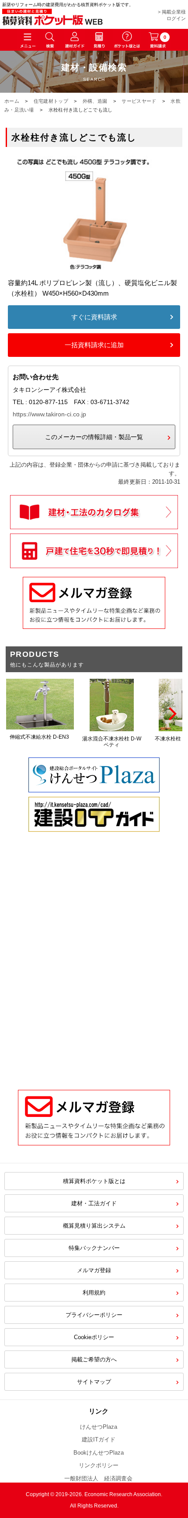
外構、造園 (95, 101)
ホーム (11, 101)
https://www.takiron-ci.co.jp (49, 414)
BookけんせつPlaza (98, 1452)
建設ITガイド (98, 1439)
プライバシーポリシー (94, 1315)
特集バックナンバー (94, 1248)
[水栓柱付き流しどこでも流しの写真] (94, 272)
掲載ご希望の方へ (94, 1359)
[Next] (171, 714)
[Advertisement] (94, 974)
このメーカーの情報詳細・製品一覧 (94, 436)
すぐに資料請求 (94, 317)
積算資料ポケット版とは (94, 1181)
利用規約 (94, 1292)
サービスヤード (139, 101)
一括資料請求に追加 (94, 345)
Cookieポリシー (94, 1337)
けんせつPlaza (98, 1427)
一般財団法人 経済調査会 (98, 1478)
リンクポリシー (98, 1465)
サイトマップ (94, 1381)
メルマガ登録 (94, 1270)
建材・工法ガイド (94, 1203)
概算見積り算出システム (94, 1225)
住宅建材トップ (51, 101)
